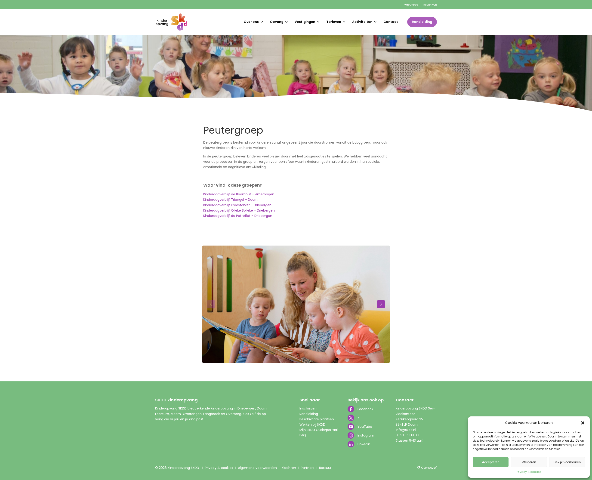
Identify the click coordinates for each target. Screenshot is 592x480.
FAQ (302, 435)
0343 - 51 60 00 (408, 435)
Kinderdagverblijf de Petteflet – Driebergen (237, 215)
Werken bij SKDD (312, 424)
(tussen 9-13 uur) (410, 440)
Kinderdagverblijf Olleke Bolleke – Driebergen (239, 210)
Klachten (289, 467)
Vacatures (411, 4)
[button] (582, 423)
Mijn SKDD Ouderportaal (318, 430)
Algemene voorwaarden (257, 467)
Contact (390, 21)
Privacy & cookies (529, 472)
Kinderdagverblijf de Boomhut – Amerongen (238, 194)
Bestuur (325, 467)
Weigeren (529, 462)
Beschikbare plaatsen (316, 419)
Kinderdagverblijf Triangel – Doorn (230, 199)
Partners (307, 467)
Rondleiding (422, 21)
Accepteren (490, 462)
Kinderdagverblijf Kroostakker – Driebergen (237, 205)
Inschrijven (430, 4)
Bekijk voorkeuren (567, 462)
